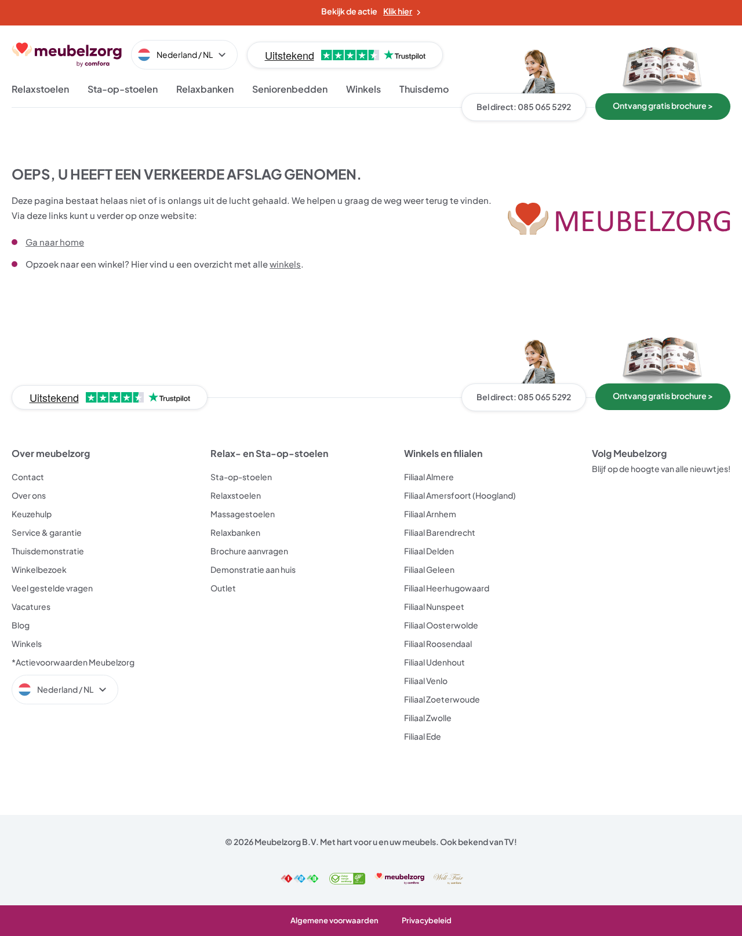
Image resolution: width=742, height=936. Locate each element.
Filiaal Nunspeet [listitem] (434, 606)
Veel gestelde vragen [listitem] (52, 588)
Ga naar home (55, 241)
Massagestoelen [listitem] (242, 514)
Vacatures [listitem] (31, 606)
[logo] (67, 55)
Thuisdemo (424, 89)
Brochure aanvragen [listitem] (249, 551)
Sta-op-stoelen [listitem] (241, 476)
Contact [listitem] (28, 476)
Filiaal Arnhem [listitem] (430, 514)
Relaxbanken (205, 89)
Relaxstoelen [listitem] (235, 495)
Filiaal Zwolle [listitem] (428, 717)
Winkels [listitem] (27, 643)
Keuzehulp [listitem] (32, 514)
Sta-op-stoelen (123, 89)
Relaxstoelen (40, 89)
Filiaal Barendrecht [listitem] (439, 532)
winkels (285, 263)
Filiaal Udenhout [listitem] (434, 662)
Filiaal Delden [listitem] (429, 551)
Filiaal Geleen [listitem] (429, 569)
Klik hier (397, 11)
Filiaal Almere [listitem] (429, 476)
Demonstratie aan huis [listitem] (253, 569)
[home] (619, 219)
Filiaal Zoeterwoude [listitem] (442, 699)
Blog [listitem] (21, 625)
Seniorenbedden (290, 89)
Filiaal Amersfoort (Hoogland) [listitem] (460, 495)
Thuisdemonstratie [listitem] (48, 551)
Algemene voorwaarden (334, 920)
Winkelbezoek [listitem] (39, 569)
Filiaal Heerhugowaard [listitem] (446, 588)
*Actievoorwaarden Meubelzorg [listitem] (73, 662)
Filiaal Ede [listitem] (422, 736)
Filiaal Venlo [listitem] (426, 680)
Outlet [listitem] (223, 588)
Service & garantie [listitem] (47, 532)
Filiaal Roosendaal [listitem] (438, 643)
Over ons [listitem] (29, 495)
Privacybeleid (427, 920)
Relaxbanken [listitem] (235, 532)
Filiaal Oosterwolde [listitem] (441, 625)
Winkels (363, 89)
